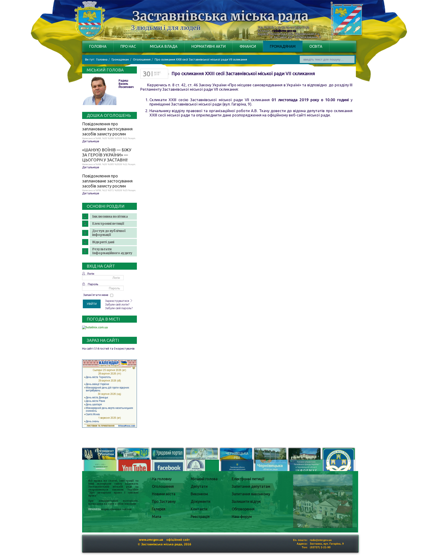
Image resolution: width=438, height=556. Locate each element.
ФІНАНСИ (248, 46)
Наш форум (242, 516)
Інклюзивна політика (110, 217)
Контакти (199, 509)
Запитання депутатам (251, 486)
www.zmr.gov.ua (151, 539)
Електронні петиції (108, 224)
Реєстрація (200, 516)
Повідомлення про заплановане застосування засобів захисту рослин (107, 128)
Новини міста (163, 494)
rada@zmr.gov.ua (284, 30)
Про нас (128, 46)
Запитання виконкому (251, 494)
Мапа (156, 516)
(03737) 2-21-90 (320, 547)
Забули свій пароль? (119, 308)
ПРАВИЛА (94, 509)
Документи (200, 501)
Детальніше (90, 141)
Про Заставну (164, 501)
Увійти (92, 304)
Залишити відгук (246, 501)
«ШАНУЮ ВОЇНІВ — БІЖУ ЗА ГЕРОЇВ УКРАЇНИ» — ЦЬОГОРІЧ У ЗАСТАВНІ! (106, 155)
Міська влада (163, 46)
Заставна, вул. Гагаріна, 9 (327, 543)
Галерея (158, 509)
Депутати (199, 486)
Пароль (93, 284)
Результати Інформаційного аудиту (112, 251)
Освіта (315, 46)
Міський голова (204, 479)
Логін (90, 273)
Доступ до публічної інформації (108, 233)
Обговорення (243, 509)
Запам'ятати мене (95, 294)
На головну (162, 479)
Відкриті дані (103, 242)
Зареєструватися (117, 300)
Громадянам (283, 46)
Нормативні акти (208, 46)
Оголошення (163, 486)
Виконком (199, 494)
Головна (98, 46)
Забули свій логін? (117, 304)
